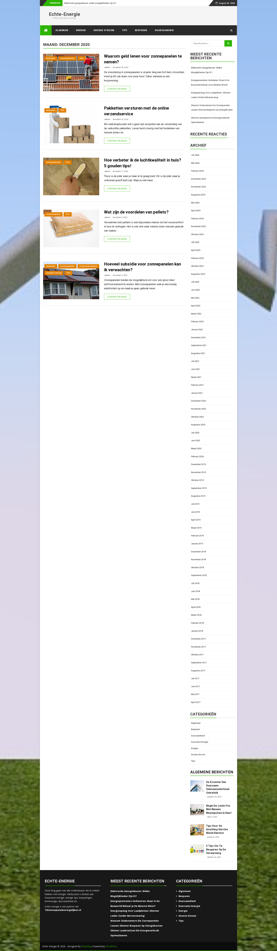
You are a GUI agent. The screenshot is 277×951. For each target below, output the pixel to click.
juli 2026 (195, 155)
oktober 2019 (197, 480)
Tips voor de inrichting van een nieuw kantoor (217, 829)
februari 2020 (197, 456)
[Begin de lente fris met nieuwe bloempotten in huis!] (197, 809)
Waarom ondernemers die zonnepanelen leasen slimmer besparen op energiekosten (212, 107)
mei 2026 (195, 163)
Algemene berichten (211, 772)
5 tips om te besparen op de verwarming (216, 849)
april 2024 (196, 210)
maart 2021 (196, 377)
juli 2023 (195, 242)
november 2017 (198, 647)
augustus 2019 (198, 496)
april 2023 (196, 250)
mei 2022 (195, 298)
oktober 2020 (197, 417)
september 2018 (198, 575)
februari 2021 (197, 385)
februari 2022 (197, 321)
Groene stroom (103, 30)
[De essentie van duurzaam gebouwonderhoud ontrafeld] (197, 786)
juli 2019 (195, 504)
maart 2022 (196, 313)
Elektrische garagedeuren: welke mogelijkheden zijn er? (206, 70)
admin (107, 67)
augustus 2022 (198, 274)
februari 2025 (197, 171)
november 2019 (198, 472)
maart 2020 (196, 448)
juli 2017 (195, 678)
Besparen (141, 30)
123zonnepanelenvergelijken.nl (63, 910)
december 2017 (198, 639)
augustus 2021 (198, 353)
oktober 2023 (197, 234)
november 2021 (198, 337)
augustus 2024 (198, 194)
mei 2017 (195, 694)
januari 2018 (197, 631)
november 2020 (198, 409)
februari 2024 (197, 218)
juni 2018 (195, 591)
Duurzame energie (88, 266)
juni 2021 (195, 369)
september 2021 (198, 345)
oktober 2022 (197, 266)
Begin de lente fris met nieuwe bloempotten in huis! (218, 809)
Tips (124, 30)
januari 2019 (197, 543)
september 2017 (198, 662)
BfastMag (86, 946)
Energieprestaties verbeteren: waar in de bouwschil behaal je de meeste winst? (210, 82)
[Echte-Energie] (46, 30)
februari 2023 (197, 258)
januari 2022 (197, 329)
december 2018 (198, 551)
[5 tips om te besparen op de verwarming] (197, 849)
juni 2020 (195, 440)
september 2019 (198, 488)
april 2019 (196, 520)
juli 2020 (195, 432)
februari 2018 (197, 623)
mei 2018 (195, 599)
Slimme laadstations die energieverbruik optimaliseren (210, 120)
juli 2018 (195, 583)
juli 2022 (195, 282)
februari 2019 (197, 535)
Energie (67, 3)
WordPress (111, 946)
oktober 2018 (197, 567)
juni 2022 (195, 290)
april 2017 (196, 702)
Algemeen (61, 30)
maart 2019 (196, 528)
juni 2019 (195, 512)
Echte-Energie (64, 14)
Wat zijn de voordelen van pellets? (136, 212)
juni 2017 (195, 686)
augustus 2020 (198, 424)
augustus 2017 (198, 670)
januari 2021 (197, 393)
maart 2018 (196, 615)
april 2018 (196, 607)
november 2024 (198, 186)
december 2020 (198, 401)
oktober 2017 (197, 654)
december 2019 (198, 464)
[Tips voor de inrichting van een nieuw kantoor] (197, 829)
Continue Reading (117, 88)
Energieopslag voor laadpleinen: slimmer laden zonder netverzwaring (211, 95)
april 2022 (196, 305)
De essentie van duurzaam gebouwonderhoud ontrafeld (217, 787)
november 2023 (198, 226)
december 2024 (198, 179)
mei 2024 (195, 202)
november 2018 (198, 559)
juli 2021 (195, 361)
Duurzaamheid (164, 30)
